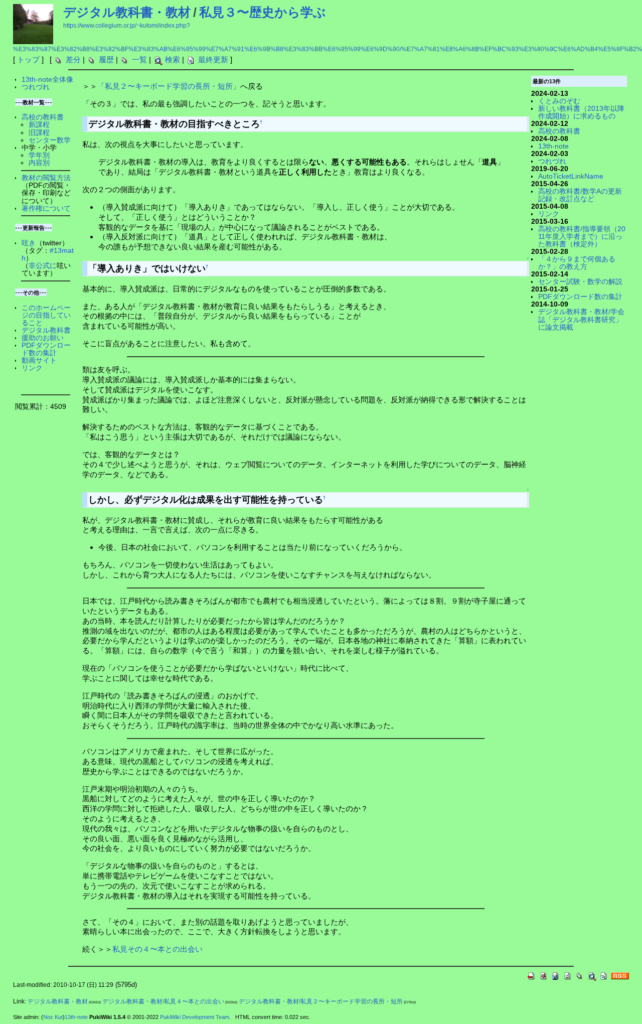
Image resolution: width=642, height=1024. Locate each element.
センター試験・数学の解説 (580, 281)
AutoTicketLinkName (570, 176)
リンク (32, 368)
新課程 (39, 124)
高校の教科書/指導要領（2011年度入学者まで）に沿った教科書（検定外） (581, 236)
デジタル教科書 (46, 330)
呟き (29, 243)
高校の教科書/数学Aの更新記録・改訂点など (580, 195)
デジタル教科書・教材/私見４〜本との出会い (163, 1001)
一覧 (139, 59)
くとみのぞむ (559, 101)
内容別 (39, 163)
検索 (172, 59)
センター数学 (50, 140)
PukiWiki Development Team (194, 1017)
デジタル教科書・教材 (127, 12)
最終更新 (213, 59)
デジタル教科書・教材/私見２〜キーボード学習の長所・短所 (321, 1001)
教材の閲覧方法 (46, 178)
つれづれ (36, 87)
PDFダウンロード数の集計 (46, 349)
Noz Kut (53, 1017)
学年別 (39, 155)
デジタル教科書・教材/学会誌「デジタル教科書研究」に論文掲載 (581, 319)
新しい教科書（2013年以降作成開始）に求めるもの (581, 112)
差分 (73, 59)
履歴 (106, 59)
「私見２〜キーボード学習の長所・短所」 (168, 86)
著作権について (46, 208)
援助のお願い (43, 338)
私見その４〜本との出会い (157, 949)
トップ (28, 59)
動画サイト (39, 360)
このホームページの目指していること (46, 315)
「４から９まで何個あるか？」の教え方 (576, 262)
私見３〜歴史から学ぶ (262, 12)
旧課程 (39, 132)
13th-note (553, 146)
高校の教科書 (43, 117)
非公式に (43, 265)
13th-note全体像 (47, 79)
